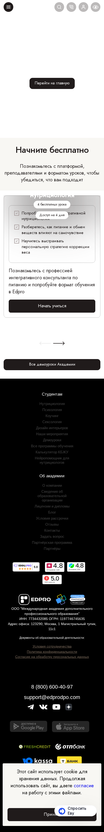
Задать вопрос (52, 536)
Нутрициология (52, 404)
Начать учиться (52, 306)
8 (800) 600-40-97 (52, 687)
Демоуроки (52, 440)
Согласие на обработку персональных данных (52, 657)
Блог (52, 512)
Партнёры (52, 548)
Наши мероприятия (52, 434)
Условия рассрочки (52, 518)
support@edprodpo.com (52, 697)
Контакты (52, 530)
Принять (52, 814)
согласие (84, 785)
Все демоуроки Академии (52, 364)
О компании (52, 485)
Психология (52, 410)
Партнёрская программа (52, 542)
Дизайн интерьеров (52, 428)
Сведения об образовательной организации (52, 495)
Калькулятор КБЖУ (52, 452)
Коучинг (52, 416)
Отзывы (52, 524)
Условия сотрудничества (52, 646)
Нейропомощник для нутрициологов (52, 460)
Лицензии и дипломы (52, 506)
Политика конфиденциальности (52, 652)
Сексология (52, 422)
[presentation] (45, 343)
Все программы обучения (52, 446)
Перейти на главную (52, 83)
